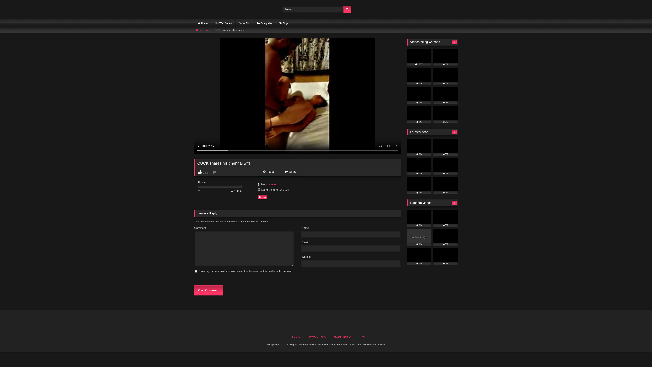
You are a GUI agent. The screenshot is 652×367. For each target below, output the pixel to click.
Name (306, 227)
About (270, 171)
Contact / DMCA (341, 337)
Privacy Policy (317, 337)
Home (204, 23)
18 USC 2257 (295, 337)
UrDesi (361, 337)
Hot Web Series (223, 23)
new (208, 30)
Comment (200, 227)
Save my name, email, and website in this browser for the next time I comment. (245, 271)
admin (272, 184)
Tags (285, 23)
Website (306, 256)
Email (306, 242)
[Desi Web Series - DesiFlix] (219, 9)
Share (292, 171)
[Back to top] (641, 357)
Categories (266, 23)
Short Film (244, 23)
